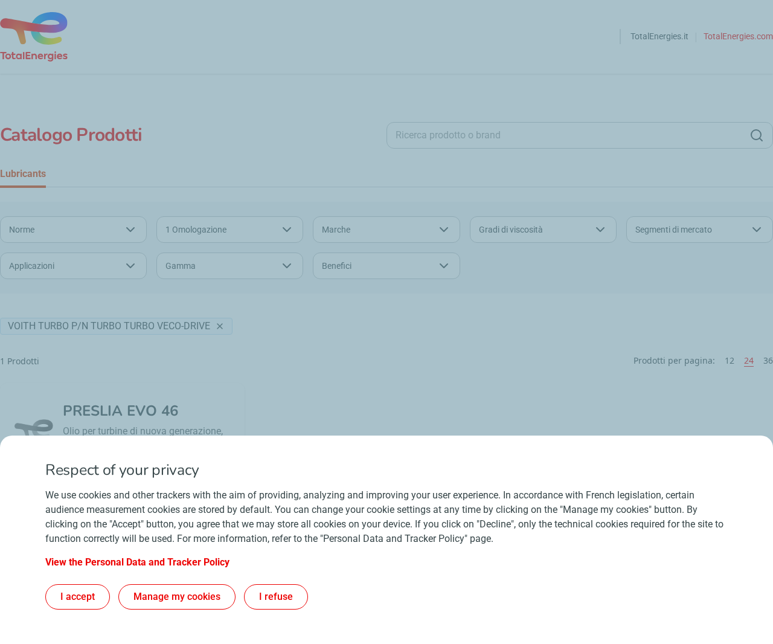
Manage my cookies (176, 596)
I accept (77, 596)
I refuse (276, 596)
